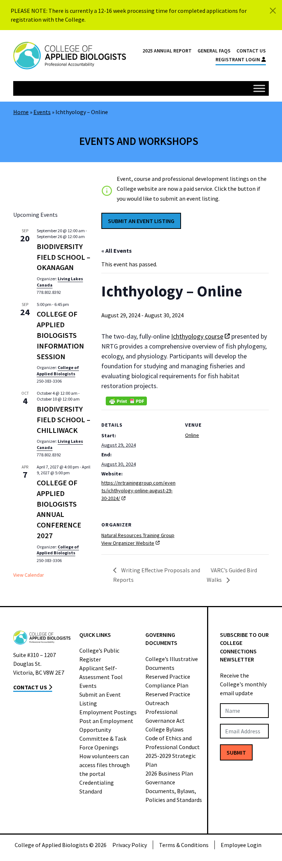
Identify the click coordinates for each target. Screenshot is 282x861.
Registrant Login (238, 59)
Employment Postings (108, 712)
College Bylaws (164, 729)
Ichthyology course (197, 336)
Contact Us (251, 51)
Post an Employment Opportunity (106, 725)
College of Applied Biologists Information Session (60, 335)
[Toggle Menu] (259, 88)
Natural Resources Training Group (137, 535)
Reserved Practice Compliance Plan (167, 681)
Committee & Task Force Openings (102, 743)
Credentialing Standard (96, 787)
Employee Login (241, 845)
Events (42, 112)
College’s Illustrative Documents (171, 663)
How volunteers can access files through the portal (104, 764)
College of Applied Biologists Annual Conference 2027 (59, 509)
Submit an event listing (141, 221)
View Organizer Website (127, 543)
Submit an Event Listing (100, 699)
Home (21, 112)
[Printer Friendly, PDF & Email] (126, 401)
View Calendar (28, 575)
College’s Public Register (99, 655)
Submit (236, 752)
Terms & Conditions (184, 845)
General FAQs (214, 51)
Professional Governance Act (165, 716)
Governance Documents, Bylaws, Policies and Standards (173, 790)
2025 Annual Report (167, 51)
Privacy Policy (129, 845)
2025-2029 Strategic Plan (170, 760)
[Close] (273, 10)
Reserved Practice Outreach (167, 698)
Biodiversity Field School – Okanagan (63, 257)
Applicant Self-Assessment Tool (101, 672)
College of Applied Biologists (58, 370)
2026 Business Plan (169, 773)
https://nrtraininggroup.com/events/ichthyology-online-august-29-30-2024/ (138, 490)
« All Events (116, 250)
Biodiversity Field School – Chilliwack (63, 419)
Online (192, 435)
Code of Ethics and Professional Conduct (172, 742)
